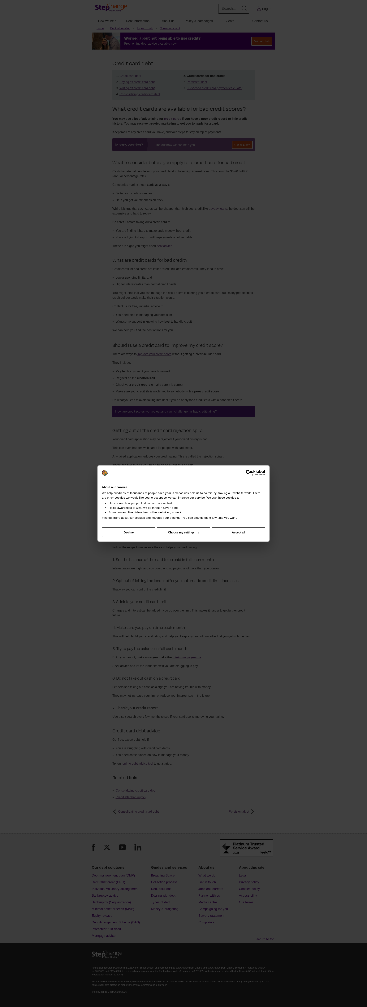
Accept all (238, 532)
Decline (129, 532)
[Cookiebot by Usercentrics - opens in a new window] (248, 473)
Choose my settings (181, 532)
